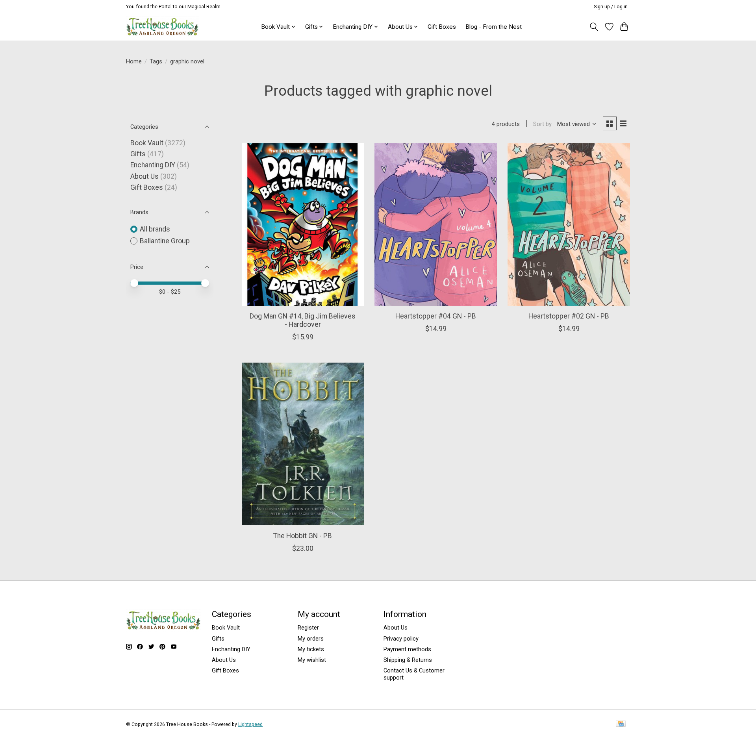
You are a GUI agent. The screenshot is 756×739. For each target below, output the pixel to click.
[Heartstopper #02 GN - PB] (569, 224)
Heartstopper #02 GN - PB (568, 316)
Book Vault (146, 143)
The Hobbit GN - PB (302, 536)
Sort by (542, 124)
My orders (311, 638)
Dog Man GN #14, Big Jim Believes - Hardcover (303, 320)
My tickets (311, 649)
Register (308, 627)
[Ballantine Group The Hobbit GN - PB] (303, 444)
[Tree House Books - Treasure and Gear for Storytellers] (162, 26)
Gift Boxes (442, 26)
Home (134, 61)
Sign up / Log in (611, 6)
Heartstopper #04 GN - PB (435, 316)
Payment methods (407, 649)
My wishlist (312, 659)
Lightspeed (250, 724)
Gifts (138, 154)
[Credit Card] (621, 724)
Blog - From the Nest (493, 26)
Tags (156, 61)
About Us (144, 176)
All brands (155, 229)
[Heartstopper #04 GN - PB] (435, 224)
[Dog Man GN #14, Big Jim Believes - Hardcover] (303, 224)
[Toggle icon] (594, 27)
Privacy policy (401, 638)
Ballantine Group (165, 241)
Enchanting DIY (152, 165)
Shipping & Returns (408, 659)
